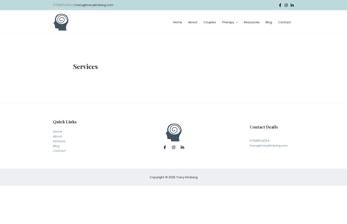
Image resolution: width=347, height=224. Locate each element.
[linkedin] (182, 147)
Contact (284, 22)
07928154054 (63, 5)
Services (59, 141)
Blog (269, 22)
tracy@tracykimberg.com (269, 145)
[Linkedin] (292, 5)
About (192, 22)
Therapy (228, 22)
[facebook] (280, 5)
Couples (209, 22)
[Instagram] (286, 5)
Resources (252, 22)
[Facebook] (165, 147)
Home (177, 22)
